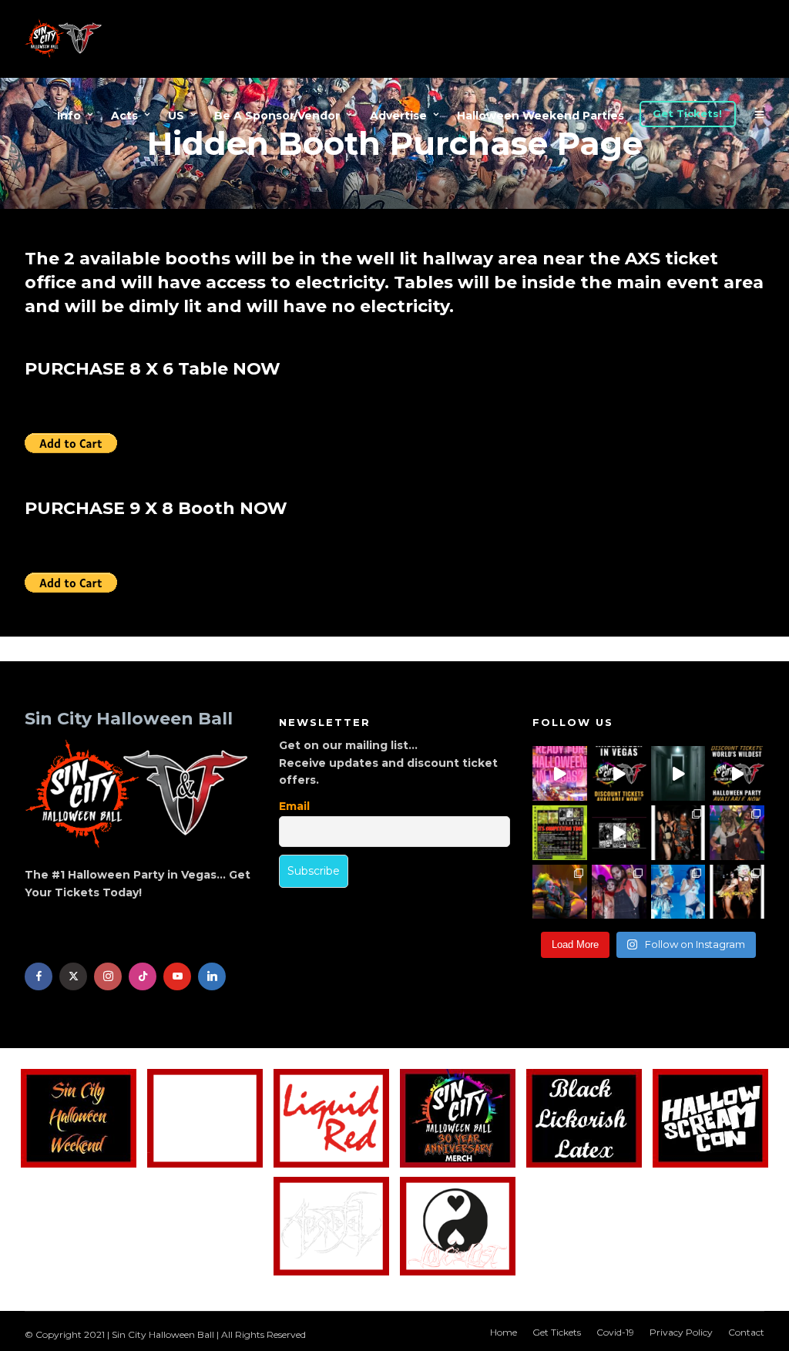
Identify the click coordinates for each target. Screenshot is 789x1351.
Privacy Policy (681, 1332)
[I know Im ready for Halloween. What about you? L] (678, 773)
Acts (124, 116)
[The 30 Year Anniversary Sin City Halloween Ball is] (619, 773)
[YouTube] (177, 976)
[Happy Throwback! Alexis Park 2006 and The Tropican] (678, 832)
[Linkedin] (212, 976)
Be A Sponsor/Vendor (277, 116)
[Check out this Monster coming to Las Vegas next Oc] (619, 832)
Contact (746, 1332)
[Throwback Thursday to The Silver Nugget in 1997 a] (737, 892)
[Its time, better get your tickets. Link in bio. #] (619, 892)
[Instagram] (108, 976)
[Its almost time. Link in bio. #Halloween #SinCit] (737, 832)
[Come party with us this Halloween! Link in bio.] (737, 773)
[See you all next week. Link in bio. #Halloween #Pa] (559, 892)
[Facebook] (38, 976)
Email (294, 806)
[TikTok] (142, 976)
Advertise (398, 116)
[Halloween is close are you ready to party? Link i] (678, 892)
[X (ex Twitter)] (73, 976)
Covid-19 (615, 1332)
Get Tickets (556, 1332)
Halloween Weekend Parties (540, 116)
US (176, 116)
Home (503, 1332)
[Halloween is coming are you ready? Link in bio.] (559, 773)
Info (69, 116)
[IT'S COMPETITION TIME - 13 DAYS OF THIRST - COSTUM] (559, 832)
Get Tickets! (687, 113)
